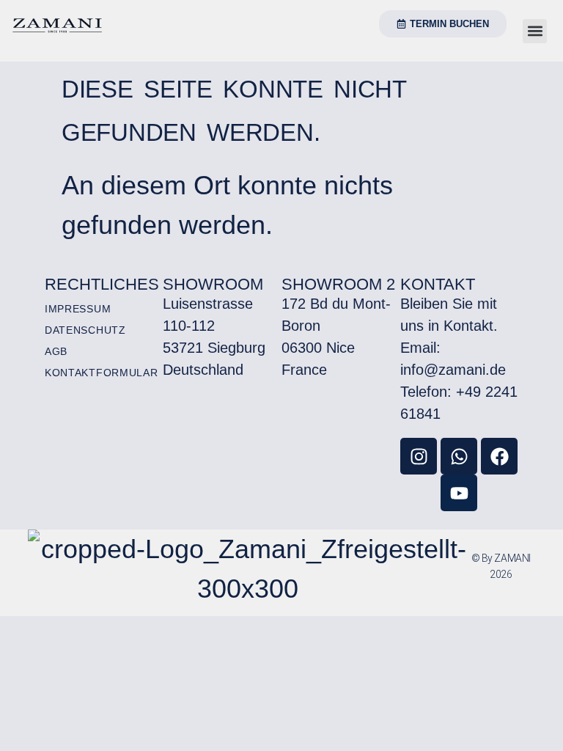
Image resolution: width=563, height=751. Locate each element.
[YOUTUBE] (459, 493)
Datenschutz (85, 330)
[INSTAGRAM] (418, 456)
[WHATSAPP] (459, 456)
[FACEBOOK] (499, 456)
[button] (535, 31)
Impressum (78, 309)
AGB (56, 351)
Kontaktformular (101, 372)
